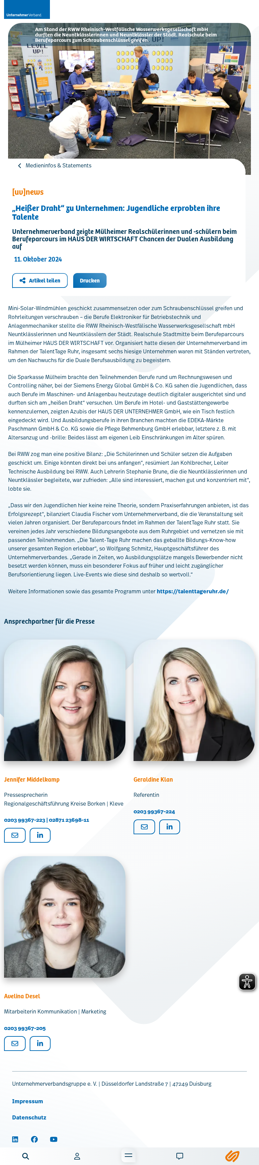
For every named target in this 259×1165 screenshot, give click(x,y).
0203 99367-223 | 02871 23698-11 (46, 820)
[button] (26, 1156)
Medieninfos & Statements (58, 165)
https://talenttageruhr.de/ (193, 591)
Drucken (90, 280)
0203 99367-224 (154, 811)
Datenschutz (29, 1117)
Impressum (27, 1101)
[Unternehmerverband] (27, 9)
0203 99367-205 (25, 1028)
